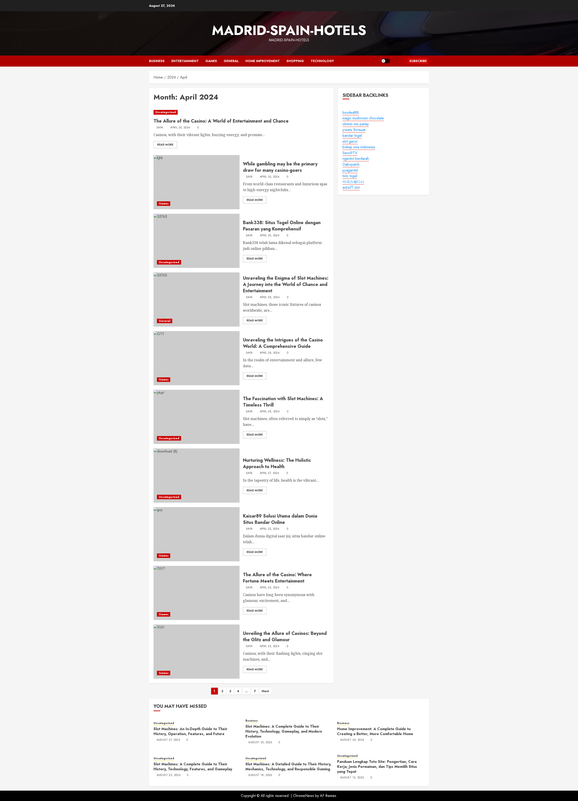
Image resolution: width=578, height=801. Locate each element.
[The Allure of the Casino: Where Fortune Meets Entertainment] (197, 593)
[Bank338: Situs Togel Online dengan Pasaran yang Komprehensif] (197, 241)
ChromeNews (303, 795)
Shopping (295, 61)
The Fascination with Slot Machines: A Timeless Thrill (283, 401)
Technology (322, 61)
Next (265, 691)
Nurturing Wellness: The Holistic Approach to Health (277, 463)
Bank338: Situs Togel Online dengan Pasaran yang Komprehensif (282, 225)
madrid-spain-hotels (289, 30)
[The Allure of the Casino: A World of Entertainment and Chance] (241, 112)
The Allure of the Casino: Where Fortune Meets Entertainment (277, 577)
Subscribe (418, 61)
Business (157, 61)
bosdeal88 (351, 112)
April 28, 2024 (270, 297)
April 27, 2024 (269, 473)
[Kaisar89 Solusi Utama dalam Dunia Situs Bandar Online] (197, 534)
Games (211, 61)
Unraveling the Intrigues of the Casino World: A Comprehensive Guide (283, 343)
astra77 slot (351, 187)
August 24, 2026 (352, 740)
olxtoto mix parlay (356, 124)
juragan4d (350, 170)
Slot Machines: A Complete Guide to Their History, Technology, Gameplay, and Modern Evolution (283, 731)
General (231, 61)
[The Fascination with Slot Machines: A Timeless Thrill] (197, 417)
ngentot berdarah (356, 158)
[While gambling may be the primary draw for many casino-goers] (197, 182)
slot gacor (350, 141)
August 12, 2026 (352, 778)
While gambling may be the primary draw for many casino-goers (280, 167)
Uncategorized (165, 112)
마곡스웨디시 (353, 181)
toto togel (350, 176)
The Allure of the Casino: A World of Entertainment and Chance (221, 121)
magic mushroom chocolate (363, 118)
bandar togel (352, 135)
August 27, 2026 (168, 740)
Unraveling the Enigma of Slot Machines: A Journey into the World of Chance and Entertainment (285, 284)
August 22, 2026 (169, 775)
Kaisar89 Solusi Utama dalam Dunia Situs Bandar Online (280, 519)
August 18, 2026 (260, 775)
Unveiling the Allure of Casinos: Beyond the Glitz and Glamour (285, 636)
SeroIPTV (350, 153)
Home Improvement (262, 61)
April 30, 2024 (180, 128)
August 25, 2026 (260, 742)
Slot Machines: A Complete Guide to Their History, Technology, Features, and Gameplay (193, 767)
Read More (165, 145)
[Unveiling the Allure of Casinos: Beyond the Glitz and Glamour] (197, 652)
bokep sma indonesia (359, 147)
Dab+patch (351, 164)
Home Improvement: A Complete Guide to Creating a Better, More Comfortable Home (375, 731)
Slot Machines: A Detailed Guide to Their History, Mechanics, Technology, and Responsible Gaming (288, 767)
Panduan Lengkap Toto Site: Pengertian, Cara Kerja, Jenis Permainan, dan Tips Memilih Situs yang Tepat (377, 766)
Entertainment (185, 61)
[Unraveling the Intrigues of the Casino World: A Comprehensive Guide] (197, 358)
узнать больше (354, 129)
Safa (159, 128)
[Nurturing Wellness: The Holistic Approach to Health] (197, 475)
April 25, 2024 (269, 529)
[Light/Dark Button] (385, 61)
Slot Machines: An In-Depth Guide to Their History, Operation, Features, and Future (190, 731)
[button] (395, 61)
